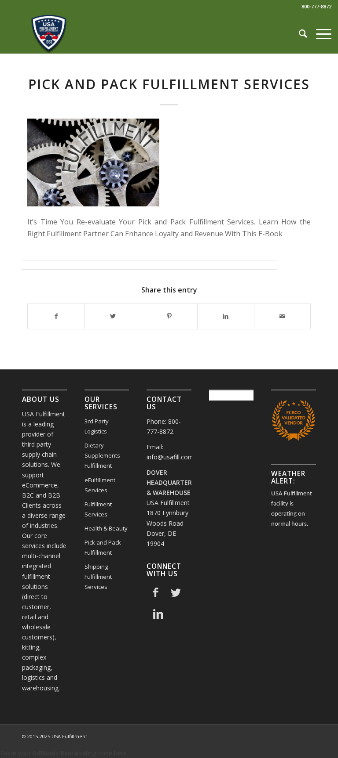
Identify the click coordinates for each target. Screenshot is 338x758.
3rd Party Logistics (96, 426)
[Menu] (319, 33)
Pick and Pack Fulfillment (102, 547)
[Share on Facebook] (56, 316)
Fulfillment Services (98, 509)
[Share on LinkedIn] (226, 316)
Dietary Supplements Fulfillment (102, 455)
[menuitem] (298, 33)
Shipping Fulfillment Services (98, 577)
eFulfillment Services (99, 485)
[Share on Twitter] (112, 316)
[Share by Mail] (282, 316)
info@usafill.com (170, 457)
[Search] (298, 33)
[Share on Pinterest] (169, 316)
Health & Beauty (106, 528)
